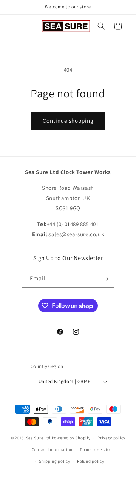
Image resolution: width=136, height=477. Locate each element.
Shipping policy (54, 461)
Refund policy (90, 461)
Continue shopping (68, 120)
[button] (15, 26)
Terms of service (95, 449)
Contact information (52, 449)
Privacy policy (111, 437)
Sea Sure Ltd (38, 437)
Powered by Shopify (71, 437)
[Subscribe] (105, 279)
